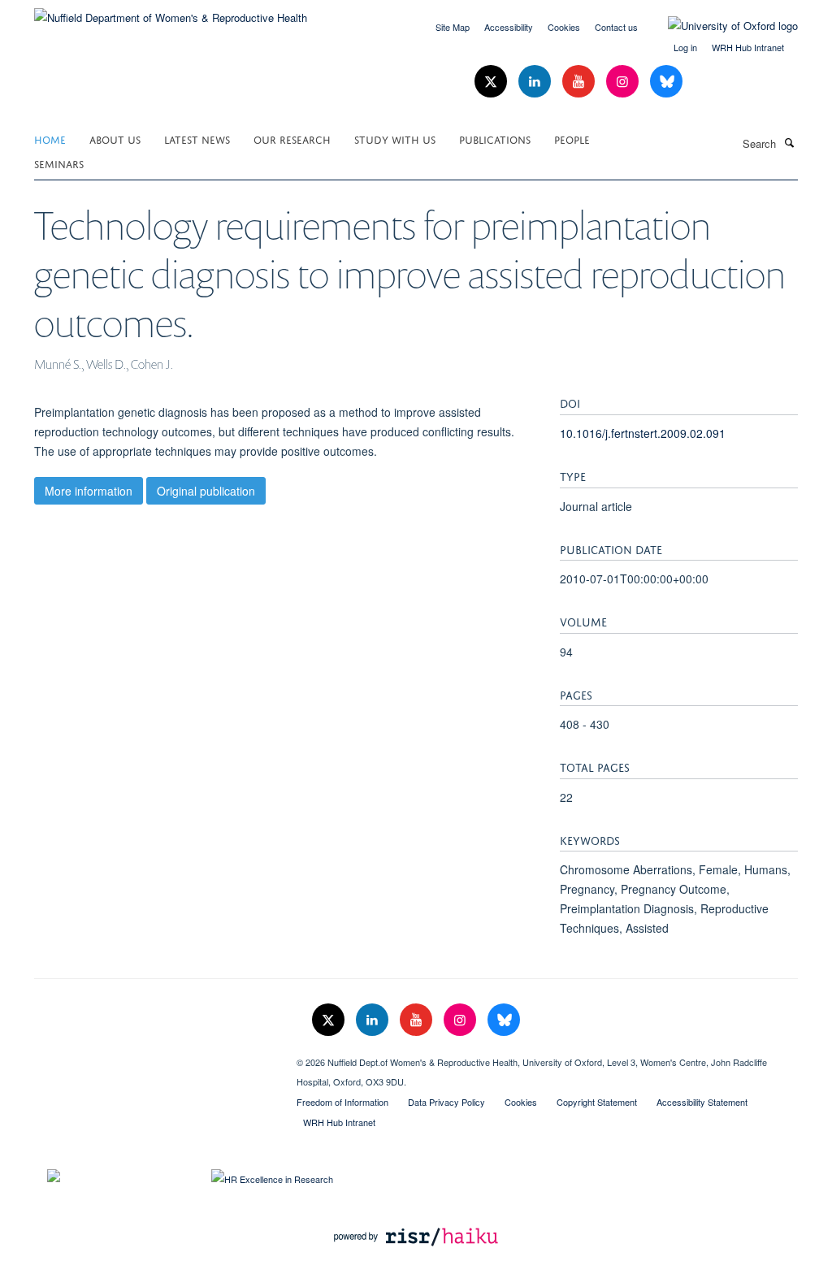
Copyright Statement (597, 1101)
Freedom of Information (342, 1101)
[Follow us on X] (492, 81)
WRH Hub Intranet (748, 47)
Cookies (564, 26)
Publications (495, 138)
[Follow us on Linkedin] (536, 81)
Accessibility (508, 26)
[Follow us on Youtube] (580, 81)
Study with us (395, 138)
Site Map (453, 26)
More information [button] (88, 491)
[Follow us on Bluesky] (666, 81)
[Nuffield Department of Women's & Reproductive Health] (170, 12)
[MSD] (153, 1056)
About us (115, 138)
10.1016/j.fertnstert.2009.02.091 (643, 433)
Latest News (197, 138)
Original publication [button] (206, 491)
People (572, 138)
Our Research (292, 138)
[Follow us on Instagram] (624, 81)
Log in (685, 47)
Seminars (59, 163)
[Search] (789, 142)
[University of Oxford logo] (721, 26)
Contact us (616, 26)
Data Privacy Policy (446, 1101)
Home (50, 138)
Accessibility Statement (702, 1101)
